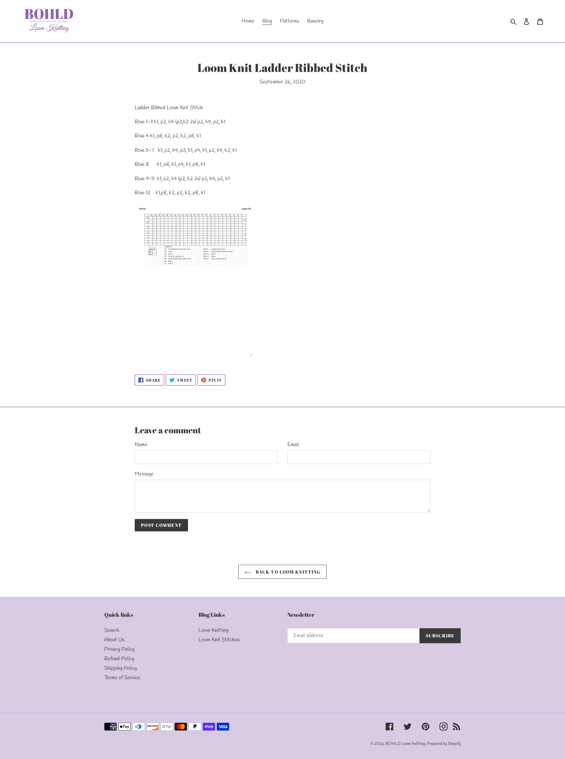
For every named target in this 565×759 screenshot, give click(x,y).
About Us (114, 639)
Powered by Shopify (444, 744)
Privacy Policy (119, 649)
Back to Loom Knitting (287, 572)
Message (144, 474)
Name (141, 444)
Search (111, 630)
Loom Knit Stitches (219, 639)
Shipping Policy (120, 668)
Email (293, 444)
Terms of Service (122, 677)
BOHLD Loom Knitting (405, 744)
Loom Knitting (213, 630)
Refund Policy (119, 658)
